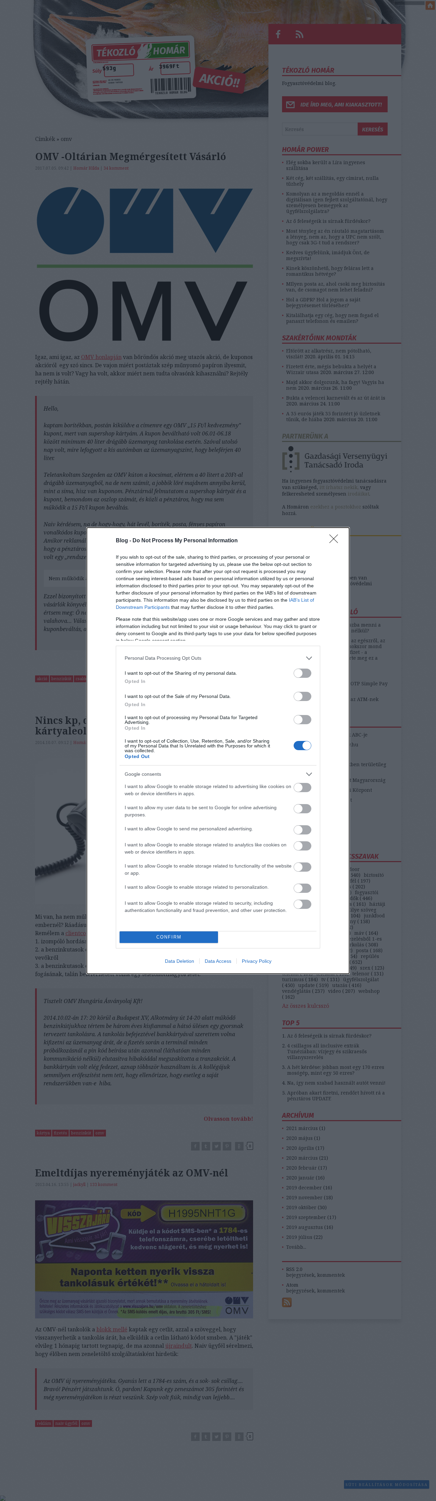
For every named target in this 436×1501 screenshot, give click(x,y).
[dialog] (218, 751)
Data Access (218, 961)
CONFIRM (169, 937)
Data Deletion (179, 961)
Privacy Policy (256, 961)
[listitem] (218, 658)
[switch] (302, 673)
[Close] (335, 540)
